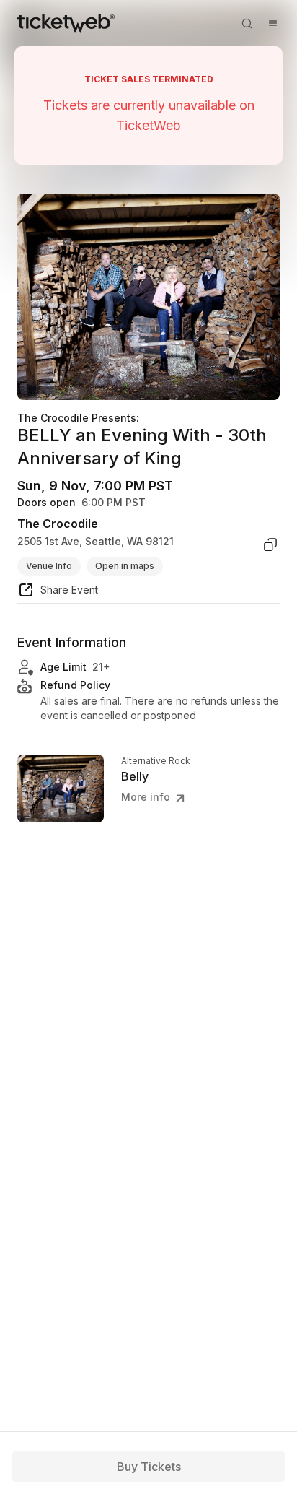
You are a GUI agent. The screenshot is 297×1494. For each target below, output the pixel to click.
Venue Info (49, 565)
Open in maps (124, 565)
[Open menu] (272, 23)
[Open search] (246, 23)
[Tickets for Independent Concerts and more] (66, 23)
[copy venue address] (270, 544)
